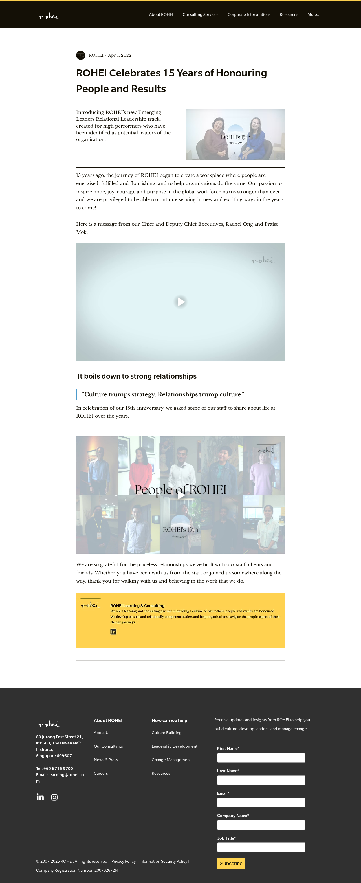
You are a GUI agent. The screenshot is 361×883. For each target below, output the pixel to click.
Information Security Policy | (164, 861)
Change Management (171, 759)
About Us (102, 732)
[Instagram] (54, 797)
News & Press (106, 759)
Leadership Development (174, 746)
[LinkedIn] (40, 797)
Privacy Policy (123, 861)
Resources (161, 773)
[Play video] (180, 301)
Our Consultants (108, 746)
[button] (161, 14)
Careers (101, 773)
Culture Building (167, 732)
